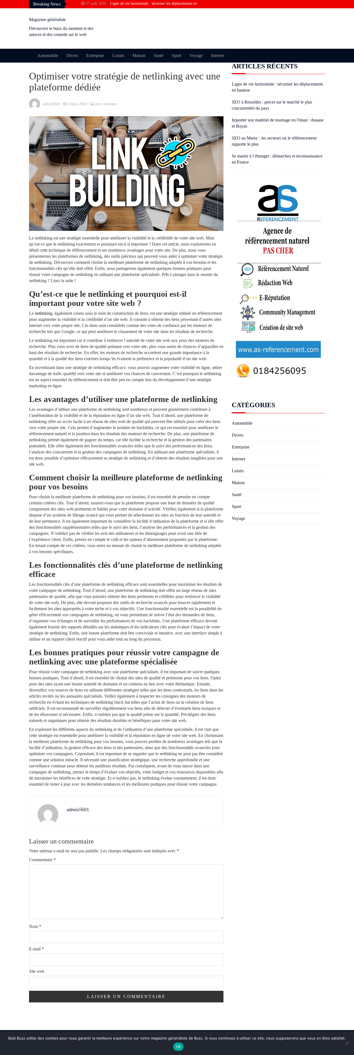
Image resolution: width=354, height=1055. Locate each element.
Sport (176, 55)
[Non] (347, 1043)
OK (178, 1046)
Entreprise (95, 55)
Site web (36, 971)
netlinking (43, 313)
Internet (217, 55)
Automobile (47, 55)
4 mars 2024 (77, 104)
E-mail (36, 948)
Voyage (196, 55)
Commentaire (42, 859)
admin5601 (51, 104)
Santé (158, 55)
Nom (35, 926)
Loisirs (118, 55)
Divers (72, 55)
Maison (138, 55)
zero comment (106, 104)
